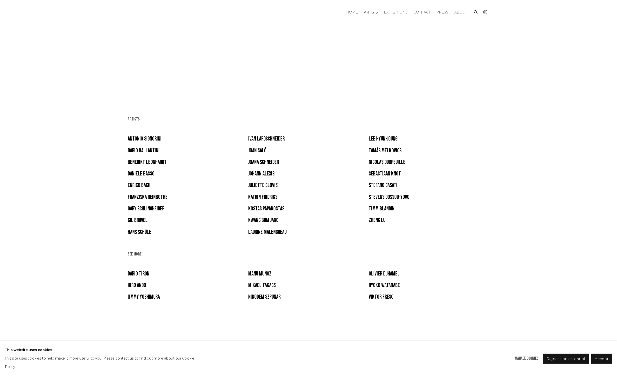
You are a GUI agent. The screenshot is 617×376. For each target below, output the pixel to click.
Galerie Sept (135, 12)
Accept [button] (602, 358)
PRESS (442, 12)
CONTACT (422, 12)
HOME (352, 12)
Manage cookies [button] (526, 358)
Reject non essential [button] (565, 358)
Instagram (485, 12)
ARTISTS (371, 12)
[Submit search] (476, 11)
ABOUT (460, 12)
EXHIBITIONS (396, 12)
